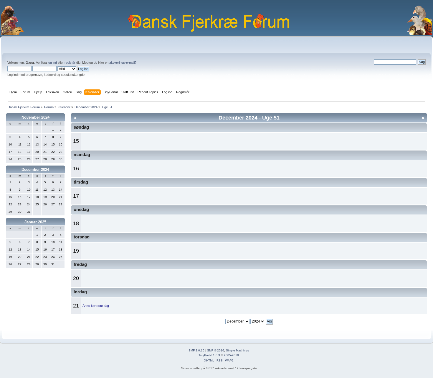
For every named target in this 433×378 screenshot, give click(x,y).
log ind (52, 62)
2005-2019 (231, 355)
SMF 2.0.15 (196, 350)
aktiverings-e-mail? (122, 62)
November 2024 (35, 117)
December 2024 (35, 169)
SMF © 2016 (215, 350)
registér (70, 62)
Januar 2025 (35, 222)
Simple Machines (237, 350)
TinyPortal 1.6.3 (209, 355)
